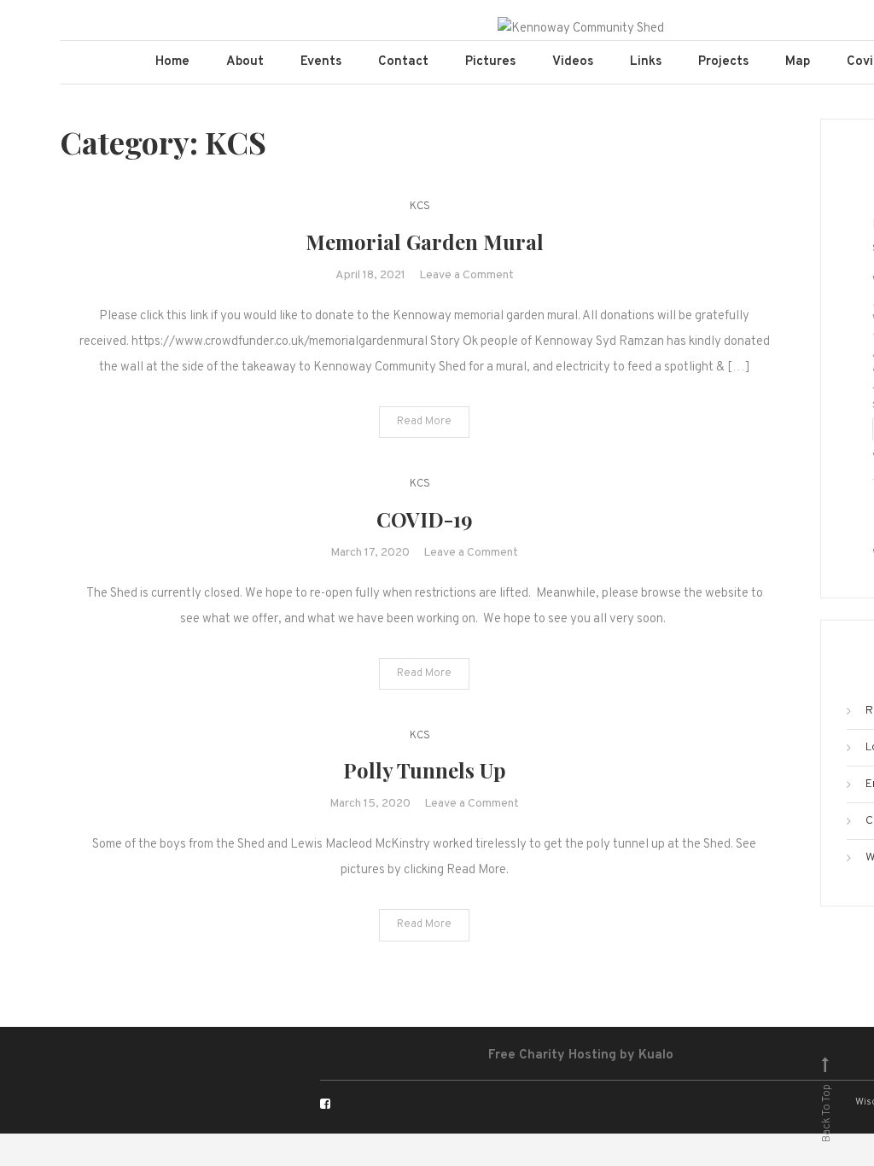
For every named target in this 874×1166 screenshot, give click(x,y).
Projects (723, 62)
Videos (572, 62)
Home (172, 62)
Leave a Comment (466, 275)
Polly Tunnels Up (424, 770)
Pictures (490, 62)
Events (320, 62)
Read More (424, 422)
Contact (403, 62)
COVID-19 (424, 519)
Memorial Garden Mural (425, 241)
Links (645, 62)
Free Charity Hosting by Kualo (580, 1055)
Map (797, 62)
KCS (420, 206)
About (245, 62)
